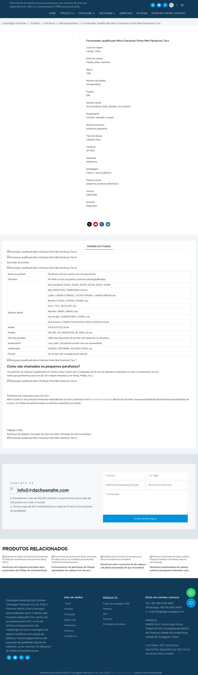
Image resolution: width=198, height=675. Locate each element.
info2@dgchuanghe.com (169, 611)
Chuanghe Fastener (14, 23)
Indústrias (70, 625)
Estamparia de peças (114, 624)
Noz (105, 613)
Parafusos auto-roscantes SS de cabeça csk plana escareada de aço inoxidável (123, 566)
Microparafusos (68, 23)
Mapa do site (122, 673)
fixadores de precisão (101, 399)
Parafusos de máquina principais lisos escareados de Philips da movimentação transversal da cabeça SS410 (25, 569)
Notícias (69, 630)
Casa (68, 603)
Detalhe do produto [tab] (99, 246)
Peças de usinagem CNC (116, 603)
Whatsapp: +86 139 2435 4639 (164, 607)
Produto (35, 23)
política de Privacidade (147, 673)
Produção (69, 614)
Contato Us (70, 636)
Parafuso (49, 23)
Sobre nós (70, 619)
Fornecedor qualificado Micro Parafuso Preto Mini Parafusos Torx (121, 23)
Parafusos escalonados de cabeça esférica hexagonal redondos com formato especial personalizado (169, 569)
